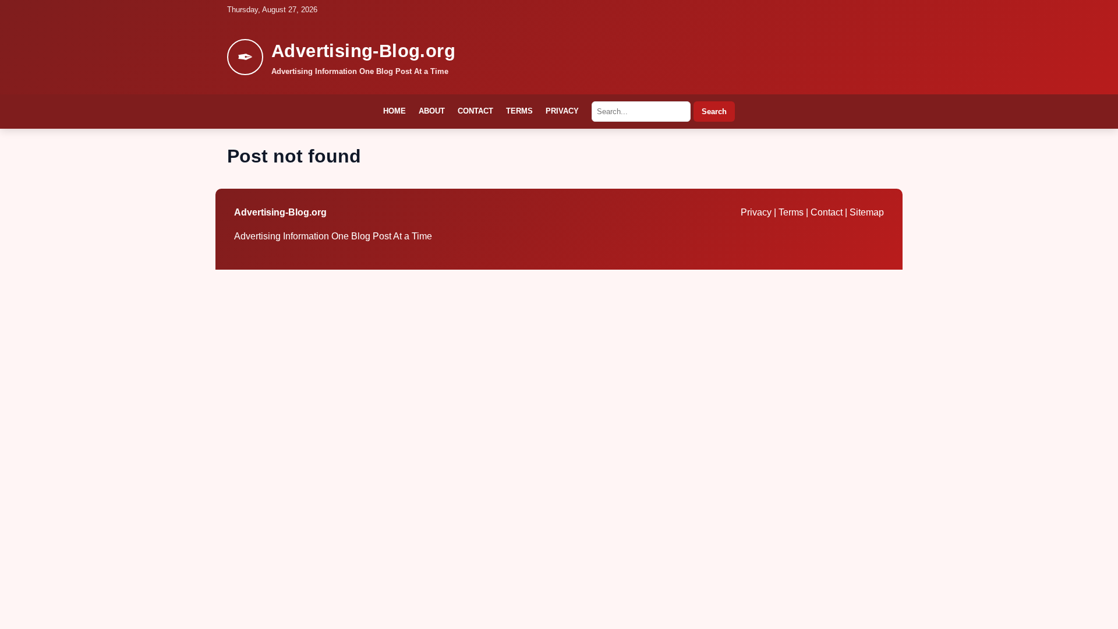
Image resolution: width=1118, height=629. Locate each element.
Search (714, 111)
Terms (519, 111)
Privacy (562, 111)
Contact (475, 111)
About (432, 111)
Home (394, 111)
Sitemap (867, 212)
